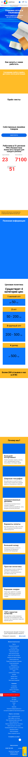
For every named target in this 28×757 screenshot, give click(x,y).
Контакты (14, 697)
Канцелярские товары (14, 649)
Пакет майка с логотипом (14, 718)
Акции (14, 703)
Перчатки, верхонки (14, 651)
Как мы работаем (14, 701)
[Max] (20, 740)
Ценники (14, 674)
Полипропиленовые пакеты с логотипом (14, 727)
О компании (14, 685)
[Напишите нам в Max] (25, 749)
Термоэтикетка (14, 665)
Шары (14, 670)
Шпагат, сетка (14, 678)
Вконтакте (7, 740)
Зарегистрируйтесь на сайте (6, 5)
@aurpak (22, 636)
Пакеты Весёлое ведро (14, 653)
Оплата (14, 691)
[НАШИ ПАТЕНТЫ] (14, 136)
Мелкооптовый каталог (14, 641)
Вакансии (14, 706)
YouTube (14, 740)
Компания (14, 683)
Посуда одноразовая (14, 663)
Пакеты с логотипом (14, 689)
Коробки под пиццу (14, 668)
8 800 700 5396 (9, 748)
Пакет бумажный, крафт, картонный (14, 720)
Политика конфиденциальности (14, 708)
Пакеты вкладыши (14, 731)
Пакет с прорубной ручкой (14, 716)
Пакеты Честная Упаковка (14, 655)
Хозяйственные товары (14, 672)
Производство (14, 687)
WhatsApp (17, 740)
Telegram (10, 740)
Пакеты (14, 644)
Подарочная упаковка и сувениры (14, 661)
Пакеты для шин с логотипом (14, 725)
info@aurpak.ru (21, 748)
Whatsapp (25, 751)
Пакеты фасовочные (14, 722)
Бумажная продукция (14, 646)
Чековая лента (14, 676)
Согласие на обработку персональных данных (14, 710)
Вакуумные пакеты (14, 729)
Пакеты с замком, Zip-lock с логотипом (14, 723)
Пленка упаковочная (14, 659)
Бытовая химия (14, 648)
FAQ (14, 704)
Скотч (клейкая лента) (14, 667)
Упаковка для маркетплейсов (14, 657)
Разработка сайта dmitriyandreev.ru (14, 753)
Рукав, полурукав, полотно (14, 733)
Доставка (14, 699)
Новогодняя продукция (14, 680)
